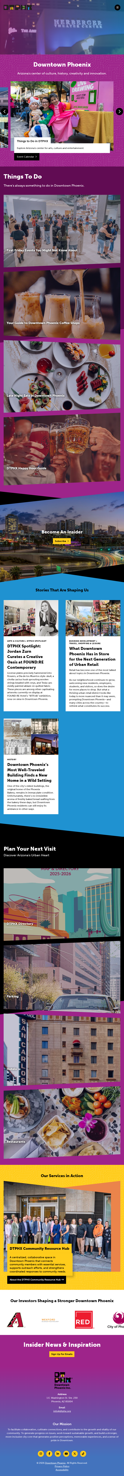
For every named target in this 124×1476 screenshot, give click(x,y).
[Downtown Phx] (64, 1380)
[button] (4, 111)
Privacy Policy (62, 1466)
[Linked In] (58, 1454)
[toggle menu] (117, 7)
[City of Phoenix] (63, 1320)
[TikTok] (83, 1454)
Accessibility (62, 1469)
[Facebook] (49, 1454)
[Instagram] (41, 1454)
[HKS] (98, 1320)
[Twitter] (75, 1454)
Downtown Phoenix (55, 1463)
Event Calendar (25, 156)
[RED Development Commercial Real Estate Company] (29, 1320)
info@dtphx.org (62, 1411)
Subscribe (60, 541)
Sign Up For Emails (61, 1354)
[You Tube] (66, 1454)
